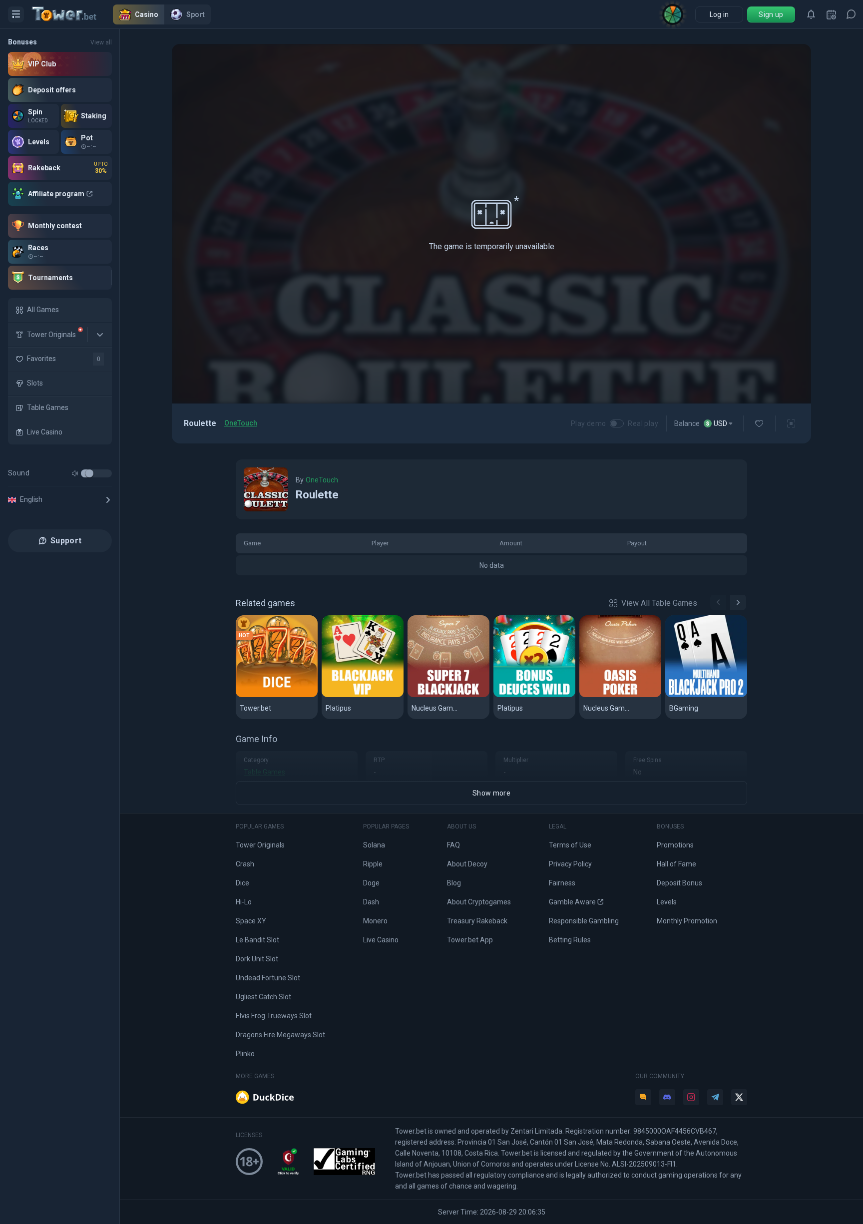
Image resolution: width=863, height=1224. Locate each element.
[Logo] (72, 14)
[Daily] (831, 14)
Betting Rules (570, 940)
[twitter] (739, 1097)
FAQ (453, 845)
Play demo (588, 423)
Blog (454, 883)
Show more (491, 793)
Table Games (264, 772)
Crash (245, 864)
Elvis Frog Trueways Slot (274, 1016)
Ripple (373, 864)
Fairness (562, 883)
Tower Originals (260, 845)
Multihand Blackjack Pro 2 (706, 695)
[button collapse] (100, 335)
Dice (248, 695)
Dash (371, 902)
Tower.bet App (470, 940)
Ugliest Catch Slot (263, 997)
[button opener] (16, 14)
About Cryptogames (479, 902)
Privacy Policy (570, 864)
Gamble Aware (572, 902)
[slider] (89, 473)
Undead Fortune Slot (268, 978)
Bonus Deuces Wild (533, 695)
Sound (18, 473)
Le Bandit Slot (257, 940)
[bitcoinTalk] (643, 1097)
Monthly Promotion (687, 921)
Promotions (675, 845)
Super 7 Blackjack (445, 695)
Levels (667, 902)
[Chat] (851, 14)
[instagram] (691, 1097)
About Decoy (467, 864)
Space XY (251, 921)
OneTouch (240, 423)
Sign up (771, 14)
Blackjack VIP (351, 695)
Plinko (245, 1054)
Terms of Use (570, 845)
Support (65, 540)
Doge (371, 883)
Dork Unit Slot (257, 959)
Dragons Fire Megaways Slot (280, 1035)
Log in (719, 14)
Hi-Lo (244, 902)
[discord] (667, 1097)
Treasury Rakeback (477, 921)
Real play (643, 423)
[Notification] (811, 14)
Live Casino (381, 940)
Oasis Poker (606, 695)
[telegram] (715, 1097)
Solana (374, 845)
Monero (375, 921)
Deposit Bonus (679, 883)
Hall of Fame (676, 864)
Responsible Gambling (584, 921)
